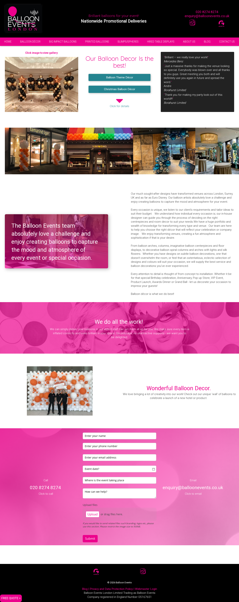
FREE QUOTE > (11, 598)
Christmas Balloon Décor (119, 89)
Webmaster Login (146, 589)
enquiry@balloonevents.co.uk (207, 16)
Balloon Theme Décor (119, 77)
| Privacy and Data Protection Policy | (111, 589)
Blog (85, 589)
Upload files (90, 505)
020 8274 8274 (207, 12)
